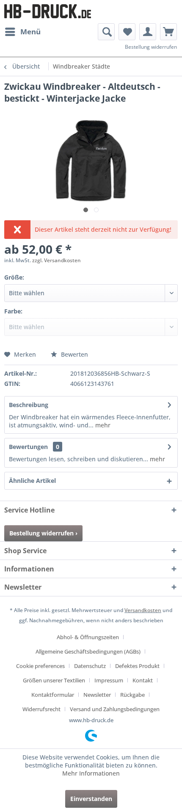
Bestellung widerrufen (151, 46)
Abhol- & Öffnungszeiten (88, 637)
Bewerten (73, 354)
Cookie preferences (40, 666)
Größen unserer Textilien (54, 680)
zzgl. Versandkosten (56, 260)
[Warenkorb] (168, 31)
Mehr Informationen (91, 773)
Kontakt (142, 680)
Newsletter (97, 694)
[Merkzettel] (127, 31)
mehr (102, 425)
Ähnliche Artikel (32, 481)
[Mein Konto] (147, 31)
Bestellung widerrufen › (43, 533)
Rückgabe (132, 694)
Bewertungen (28, 447)
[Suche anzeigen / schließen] (106, 31)
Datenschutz (90, 666)
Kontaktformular (52, 694)
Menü (30, 31)
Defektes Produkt (137, 666)
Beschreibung (28, 405)
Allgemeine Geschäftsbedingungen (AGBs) (88, 651)
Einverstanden (91, 799)
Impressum (108, 680)
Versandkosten (142, 610)
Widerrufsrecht (41, 709)
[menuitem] (22, 31)
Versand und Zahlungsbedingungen (115, 709)
